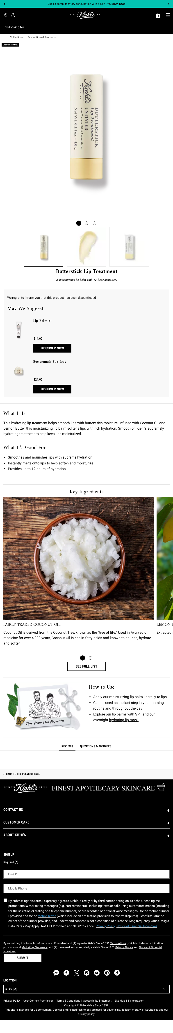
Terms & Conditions (68, 1000)
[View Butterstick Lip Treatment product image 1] (43, 246)
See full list (86, 666)
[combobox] (83, 27)
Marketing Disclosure (34, 947)
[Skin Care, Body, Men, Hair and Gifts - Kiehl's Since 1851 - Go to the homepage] (85, 15)
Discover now (52, 348)
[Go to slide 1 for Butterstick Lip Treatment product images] (79, 223)
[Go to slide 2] (90, 658)
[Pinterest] (107, 973)
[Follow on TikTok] (117, 973)
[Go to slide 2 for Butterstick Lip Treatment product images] (87, 223)
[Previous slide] (4, 4)
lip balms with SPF (127, 714)
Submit (22, 958)
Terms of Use (118, 943)
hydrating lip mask (124, 720)
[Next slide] (168, 4)
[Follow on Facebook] (66, 973)
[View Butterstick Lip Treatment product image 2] (86, 246)
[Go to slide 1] (82, 658)
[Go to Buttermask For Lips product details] (18, 370)
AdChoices (152, 1009)
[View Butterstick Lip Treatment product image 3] (129, 246)
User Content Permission (38, 1000)
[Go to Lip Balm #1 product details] (18, 329)
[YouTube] (97, 973)
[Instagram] (87, 973)
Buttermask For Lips (49, 361)
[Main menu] (168, 15)
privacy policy (86, 1014)
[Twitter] (76, 973)
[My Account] (13, 14)
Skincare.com (136, 1000)
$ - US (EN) (11, 989)
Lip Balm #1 (42, 320)
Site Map (119, 1000)
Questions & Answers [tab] (96, 746)
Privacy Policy (11, 1000)
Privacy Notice (124, 947)
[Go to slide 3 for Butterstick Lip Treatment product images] (94, 223)
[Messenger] (56, 973)
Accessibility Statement (97, 1000)
